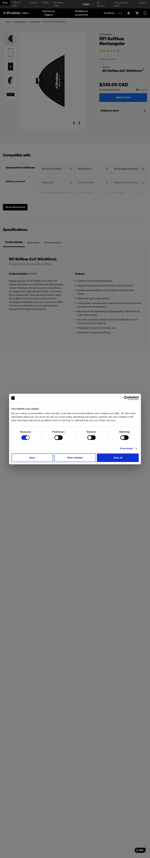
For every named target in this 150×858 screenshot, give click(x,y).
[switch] (58, 437)
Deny (32, 457)
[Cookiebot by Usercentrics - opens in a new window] (126, 398)
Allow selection (75, 457)
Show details (126, 448)
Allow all (117, 457)
